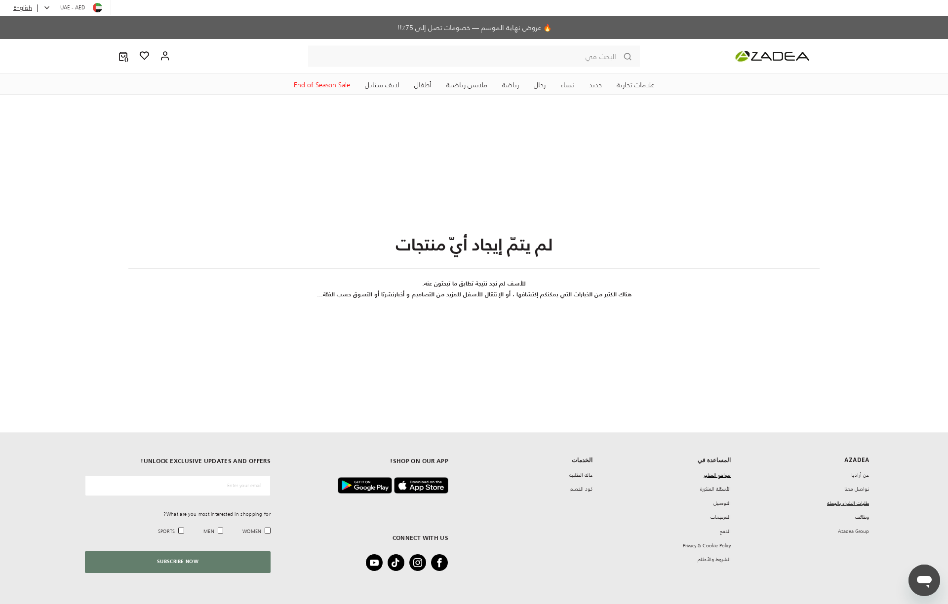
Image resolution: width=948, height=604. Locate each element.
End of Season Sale (322, 84)
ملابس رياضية (466, 84)
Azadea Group (853, 531)
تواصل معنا (856, 489)
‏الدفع (725, 531)
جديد (595, 84)
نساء (567, 84)
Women (252, 531)
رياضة (510, 84)
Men (208, 531)
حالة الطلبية (580, 475)
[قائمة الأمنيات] (145, 56)
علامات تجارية (635, 84)
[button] (123, 56)
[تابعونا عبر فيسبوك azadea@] (442, 562)
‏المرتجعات (721, 517)
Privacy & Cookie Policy (707, 545)
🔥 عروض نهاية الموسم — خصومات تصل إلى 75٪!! (474, 27)
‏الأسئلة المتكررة (715, 489)
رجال (540, 84)
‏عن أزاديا (860, 475)
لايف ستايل (382, 84)
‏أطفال (423, 84)
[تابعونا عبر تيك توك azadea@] (399, 562)
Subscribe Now (177, 561)
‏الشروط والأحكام (714, 559)
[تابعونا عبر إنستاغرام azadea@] (421, 562)
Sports (166, 531)
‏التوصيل (722, 503)
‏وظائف (862, 517)
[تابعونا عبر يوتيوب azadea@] (377, 562)
